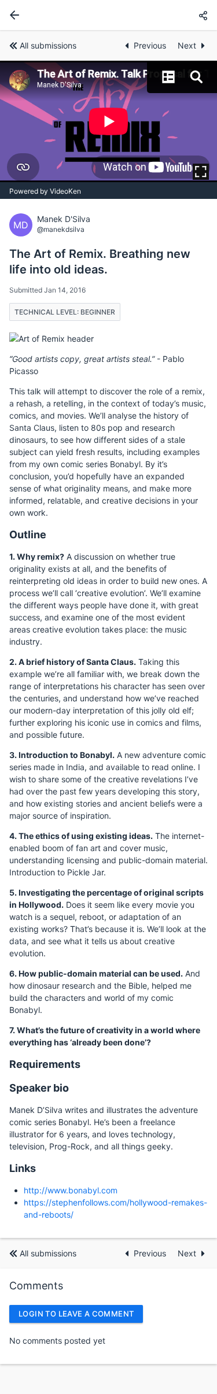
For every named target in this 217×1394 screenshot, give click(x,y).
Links (22, 1168)
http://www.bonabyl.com (70, 1190)
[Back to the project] (12, 15)
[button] (203, 15)
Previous (151, 45)
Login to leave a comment (76, 1313)
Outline (27, 534)
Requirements (44, 1064)
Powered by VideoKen (45, 191)
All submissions (48, 45)
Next (187, 45)
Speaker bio (39, 1088)
